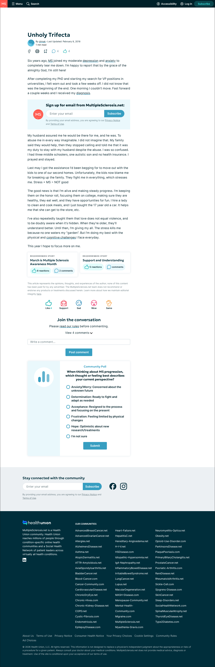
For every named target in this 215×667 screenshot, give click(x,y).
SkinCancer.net (164, 594)
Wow (92, 304)
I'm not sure (79, 436)
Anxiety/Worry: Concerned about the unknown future (96, 388)
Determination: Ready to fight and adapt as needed (94, 398)
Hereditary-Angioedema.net (131, 541)
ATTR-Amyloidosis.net (88, 562)
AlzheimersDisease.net (88, 546)
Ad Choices (29, 640)
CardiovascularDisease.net (91, 589)
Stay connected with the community (54, 478)
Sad (77, 304)
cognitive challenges (61, 237)
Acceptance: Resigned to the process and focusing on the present (96, 408)
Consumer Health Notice (89, 635)
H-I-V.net (120, 546)
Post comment (79, 352)
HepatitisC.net (123, 535)
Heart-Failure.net (125, 530)
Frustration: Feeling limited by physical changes (97, 418)
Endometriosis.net (86, 621)
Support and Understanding (103, 260)
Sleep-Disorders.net (167, 600)
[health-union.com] (37, 523)
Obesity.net (162, 535)
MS (50, 61)
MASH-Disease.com (127, 594)
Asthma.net (82, 551)
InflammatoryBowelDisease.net (133, 568)
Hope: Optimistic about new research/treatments (90, 428)
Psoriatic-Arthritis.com (168, 568)
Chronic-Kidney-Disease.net (92, 605)
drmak (42, 41)
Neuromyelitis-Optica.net (170, 530)
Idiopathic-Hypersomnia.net (131, 557)
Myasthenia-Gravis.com (129, 627)
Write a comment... (42, 341)
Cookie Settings (143, 635)
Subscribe (204, 3)
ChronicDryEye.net (86, 594)
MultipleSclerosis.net (127, 621)
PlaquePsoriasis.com (167, 551)
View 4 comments (77, 332)
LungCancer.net (124, 578)
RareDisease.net (164, 573)
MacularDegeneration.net (130, 589)
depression (90, 61)
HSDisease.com (124, 551)
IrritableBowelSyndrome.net (131, 573)
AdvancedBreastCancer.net (91, 530)
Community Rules (166, 635)
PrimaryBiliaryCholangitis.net (172, 557)
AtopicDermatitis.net (87, 557)
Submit (95, 445)
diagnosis (83, 93)
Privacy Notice (112, 120)
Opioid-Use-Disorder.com (170, 541)
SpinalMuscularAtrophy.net (171, 611)
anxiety (110, 61)
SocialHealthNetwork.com (170, 605)
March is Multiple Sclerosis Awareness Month (49, 262)
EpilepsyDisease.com (87, 627)
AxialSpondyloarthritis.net (90, 568)
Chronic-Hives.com (86, 600)
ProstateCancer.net (166, 562)
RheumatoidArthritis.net (169, 578)
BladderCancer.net (86, 573)
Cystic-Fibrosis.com (87, 616)
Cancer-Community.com (89, 584)
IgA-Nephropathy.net (127, 562)
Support (62, 304)
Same (107, 304)
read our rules (69, 326)
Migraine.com (123, 616)
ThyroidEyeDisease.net (169, 616)
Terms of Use (57, 124)
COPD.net (81, 611)
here (39, 294)
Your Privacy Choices (119, 635)
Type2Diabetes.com (167, 621)
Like (47, 304)
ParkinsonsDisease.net (168, 546)
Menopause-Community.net (131, 600)
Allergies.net (82, 541)
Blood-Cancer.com (86, 578)
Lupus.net (121, 584)
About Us (28, 635)
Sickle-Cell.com (164, 584)
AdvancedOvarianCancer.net (92, 535)
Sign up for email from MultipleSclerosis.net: (85, 105)
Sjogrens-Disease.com (168, 589)
